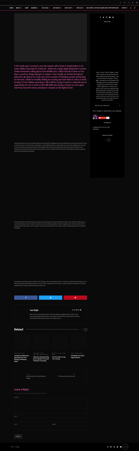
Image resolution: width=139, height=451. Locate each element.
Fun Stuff (68, 8)
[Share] (26, 298)
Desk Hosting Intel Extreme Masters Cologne (36, 376)
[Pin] (75, 298)
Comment (16, 397)
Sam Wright (34, 310)
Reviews (34, 8)
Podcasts (79, 8)
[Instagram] (129, 3)
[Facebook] (120, 3)
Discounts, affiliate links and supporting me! (102, 8)
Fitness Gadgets (36, 354)
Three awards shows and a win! (66, 375)
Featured (55, 35)
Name (16, 416)
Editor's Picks (46, 35)
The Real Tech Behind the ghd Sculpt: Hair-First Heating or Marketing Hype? (21, 358)
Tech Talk (45, 8)
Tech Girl (4, 2)
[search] (120, 105)
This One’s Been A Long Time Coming (58, 358)
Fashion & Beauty (17, 353)
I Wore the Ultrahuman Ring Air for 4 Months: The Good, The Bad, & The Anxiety (41, 359)
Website (54, 424)
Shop (27, 8)
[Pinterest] (133, 3)
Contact (124, 8)
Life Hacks (56, 8)
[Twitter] (124, 3)
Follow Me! (95, 129)
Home (11, 8)
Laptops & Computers (79, 353)
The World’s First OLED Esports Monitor (77, 356)
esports (51, 35)
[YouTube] (137, 3)
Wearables (46, 354)
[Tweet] (50, 298)
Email (16, 424)
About (18, 8)
